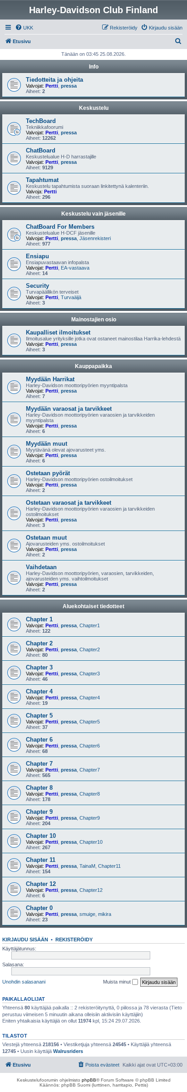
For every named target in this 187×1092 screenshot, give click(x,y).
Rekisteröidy (74, 939)
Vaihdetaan (41, 567)
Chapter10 (91, 842)
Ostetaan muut (46, 537)
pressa (69, 86)
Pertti (51, 86)
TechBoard (41, 121)
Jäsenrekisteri (95, 238)
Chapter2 (89, 649)
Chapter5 (89, 721)
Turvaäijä (71, 297)
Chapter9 (89, 818)
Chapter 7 (39, 763)
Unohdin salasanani (23, 981)
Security (37, 285)
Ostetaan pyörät (48, 473)
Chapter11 (109, 866)
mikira (104, 914)
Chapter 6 (39, 739)
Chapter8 (89, 794)
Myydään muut (46, 443)
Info (93, 67)
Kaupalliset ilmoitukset (58, 332)
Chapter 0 (39, 908)
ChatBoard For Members (60, 226)
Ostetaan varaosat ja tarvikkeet (68, 502)
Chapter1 (89, 625)
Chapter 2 (39, 643)
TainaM (87, 866)
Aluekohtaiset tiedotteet (93, 606)
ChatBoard (40, 150)
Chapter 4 (39, 691)
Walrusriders (68, 1051)
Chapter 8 (39, 787)
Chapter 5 (39, 715)
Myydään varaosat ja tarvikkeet (69, 408)
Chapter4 (89, 697)
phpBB (89, 1079)
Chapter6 (89, 745)
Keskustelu (93, 108)
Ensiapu (37, 256)
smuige (87, 914)
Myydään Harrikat (50, 379)
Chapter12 (91, 890)
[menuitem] (24, 27)
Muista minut (117, 981)
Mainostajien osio (93, 319)
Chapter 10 (41, 835)
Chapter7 (89, 769)
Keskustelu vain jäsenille (93, 214)
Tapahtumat (42, 180)
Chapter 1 (39, 619)
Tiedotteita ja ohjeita (54, 79)
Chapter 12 (41, 883)
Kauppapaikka (93, 366)
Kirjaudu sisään (25, 939)
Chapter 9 (39, 811)
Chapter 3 (39, 667)
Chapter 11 (40, 859)
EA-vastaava (75, 268)
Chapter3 (89, 673)
